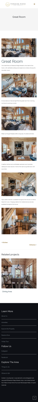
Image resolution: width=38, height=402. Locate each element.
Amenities (4, 322)
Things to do (5, 367)
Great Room (12, 61)
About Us (4, 316)
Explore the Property (8, 329)
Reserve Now (5, 335)
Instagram (4, 351)
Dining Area (7, 292)
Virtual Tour (5, 341)
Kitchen (5, 242)
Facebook (4, 357)
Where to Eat (5, 373)
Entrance (32, 245)
